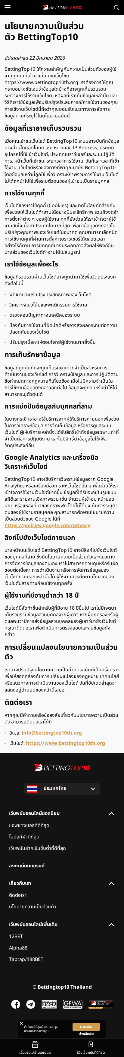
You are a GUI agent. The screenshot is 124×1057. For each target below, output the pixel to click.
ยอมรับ (86, 1027)
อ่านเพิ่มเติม (86, 1034)
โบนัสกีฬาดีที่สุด (24, 837)
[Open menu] (8, 7)
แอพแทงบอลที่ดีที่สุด (29, 825)
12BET (16, 936)
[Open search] (116, 8)
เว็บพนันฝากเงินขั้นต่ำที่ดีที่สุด (37, 848)
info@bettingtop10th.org (52, 733)
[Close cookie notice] (21, 1023)
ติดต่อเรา (18, 895)
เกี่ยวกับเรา (20, 883)
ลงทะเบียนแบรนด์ (27, 866)
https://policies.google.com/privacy (47, 525)
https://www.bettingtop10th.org (65, 743)
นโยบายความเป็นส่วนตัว (32, 906)
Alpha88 (18, 948)
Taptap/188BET (26, 959)
